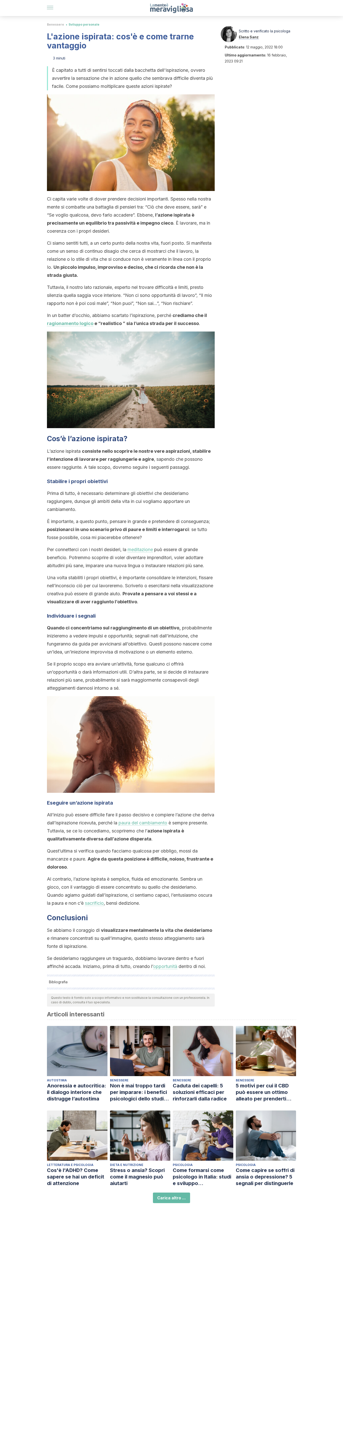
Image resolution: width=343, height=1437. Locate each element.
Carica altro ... (171, 1197)
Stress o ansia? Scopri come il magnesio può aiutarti (137, 1176)
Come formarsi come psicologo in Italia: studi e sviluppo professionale (202, 1177)
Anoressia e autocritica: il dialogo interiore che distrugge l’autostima (76, 1092)
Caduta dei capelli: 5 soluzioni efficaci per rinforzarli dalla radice (200, 1092)
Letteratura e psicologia (70, 1165)
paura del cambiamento (143, 822)
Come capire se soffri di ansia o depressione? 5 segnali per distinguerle (265, 1176)
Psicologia (183, 1165)
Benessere (55, 24)
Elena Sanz (249, 37)
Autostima (57, 1080)
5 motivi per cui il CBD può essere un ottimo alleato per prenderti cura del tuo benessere (264, 1092)
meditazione (140, 549)
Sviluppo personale (84, 24)
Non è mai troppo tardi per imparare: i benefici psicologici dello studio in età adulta (138, 1092)
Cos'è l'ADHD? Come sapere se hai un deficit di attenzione (75, 1176)
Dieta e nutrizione (126, 1165)
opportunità (165, 966)
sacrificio (94, 903)
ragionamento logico (70, 323)
